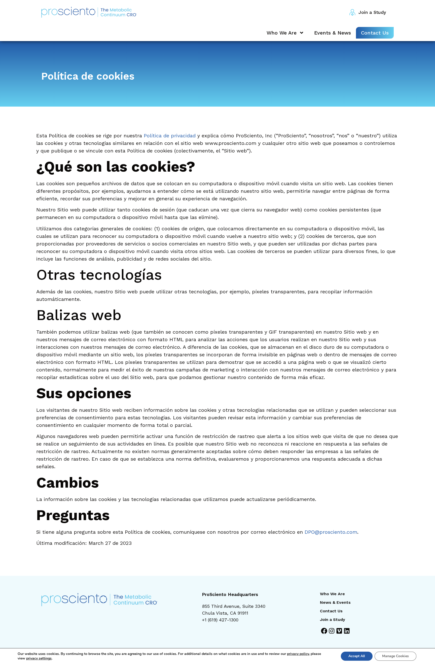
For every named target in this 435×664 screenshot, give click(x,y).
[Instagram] (332, 631)
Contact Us (375, 33)
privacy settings (39, 658)
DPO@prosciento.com (331, 532)
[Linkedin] (347, 631)
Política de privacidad (170, 136)
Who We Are (282, 33)
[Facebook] (324, 631)
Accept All (356, 656)
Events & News (332, 33)
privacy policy (298, 653)
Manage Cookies (395, 656)
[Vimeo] (339, 631)
